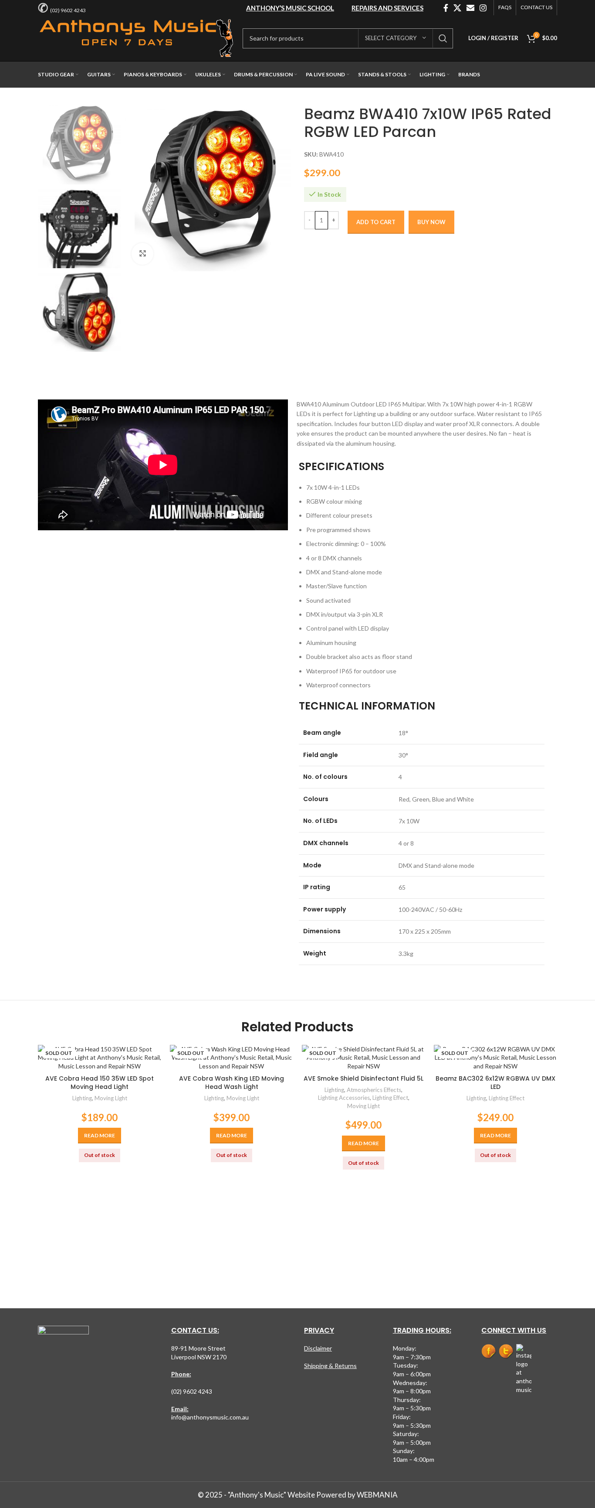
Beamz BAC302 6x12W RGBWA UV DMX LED (495, 1083)
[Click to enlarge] (142, 254)
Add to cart (376, 221)
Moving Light (111, 1098)
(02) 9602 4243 (68, 10)
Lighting (82, 1098)
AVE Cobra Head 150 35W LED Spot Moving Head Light (99, 1083)
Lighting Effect (390, 1097)
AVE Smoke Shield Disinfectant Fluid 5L (363, 1078)
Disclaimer (318, 1348)
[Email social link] (470, 7)
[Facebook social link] (446, 7)
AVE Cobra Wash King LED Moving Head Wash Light (231, 1083)
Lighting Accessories (344, 1097)
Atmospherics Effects (374, 1089)
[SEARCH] (443, 38)
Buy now (431, 221)
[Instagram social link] (483, 7)
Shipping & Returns (330, 1365)
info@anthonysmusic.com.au (210, 1417)
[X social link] (457, 7)
